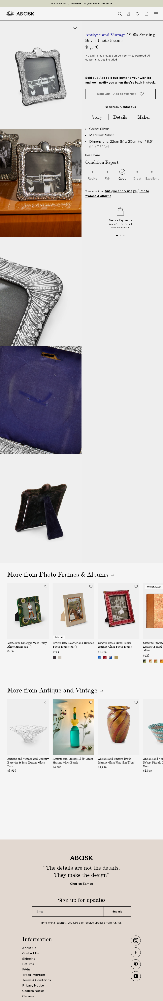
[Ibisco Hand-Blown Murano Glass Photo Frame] (105, 657)
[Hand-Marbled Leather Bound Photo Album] (144, 661)
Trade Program (33, 974)
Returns (28, 964)
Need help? (120, 107)
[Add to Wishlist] (75, 26)
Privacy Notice (33, 985)
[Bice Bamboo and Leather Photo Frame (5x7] (54, 657)
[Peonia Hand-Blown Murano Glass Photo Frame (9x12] (110, 657)
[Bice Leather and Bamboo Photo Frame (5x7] (59, 657)
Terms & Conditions (36, 980)
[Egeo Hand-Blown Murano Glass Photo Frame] (99, 657)
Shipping (28, 958)
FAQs (26, 969)
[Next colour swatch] (90, 658)
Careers (28, 996)
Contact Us (30, 953)
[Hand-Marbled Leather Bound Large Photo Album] (150, 661)
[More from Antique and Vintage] (89, 690)
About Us (29, 948)
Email (39, 906)
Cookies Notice (33, 990)
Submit (117, 911)
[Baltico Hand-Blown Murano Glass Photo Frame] (116, 657)
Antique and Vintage (121, 191)
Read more (92, 155)
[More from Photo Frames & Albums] (81, 574)
